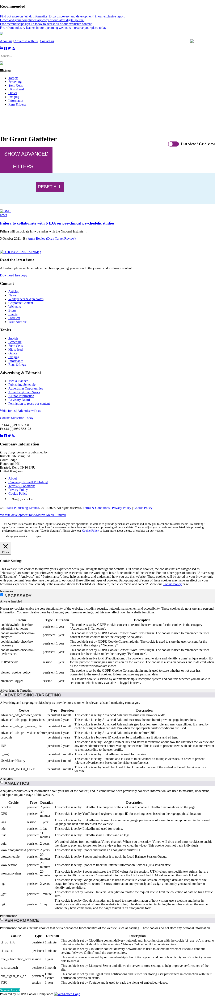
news (3, 215)
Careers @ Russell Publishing (28, 482)
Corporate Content (20, 303)
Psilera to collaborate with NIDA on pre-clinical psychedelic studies (57, 223)
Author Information (21, 396)
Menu (7, 71)
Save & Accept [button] (10, 990)
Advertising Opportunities (25, 388)
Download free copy (13, 275)
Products (14, 318)
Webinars (14, 306)
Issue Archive (17, 322)
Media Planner (18, 381)
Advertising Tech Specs (24, 392)
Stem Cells (15, 85)
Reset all (50, 186)
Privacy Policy (18, 489)
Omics (12, 93)
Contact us (47, 41)
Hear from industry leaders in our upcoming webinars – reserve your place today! (54, 27)
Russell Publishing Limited (21, 508)
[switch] (1, 693)
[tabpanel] (107, 646)
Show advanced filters (26, 160)
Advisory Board (19, 400)
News (12, 295)
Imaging (13, 97)
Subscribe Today (22, 418)
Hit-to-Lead (16, 89)
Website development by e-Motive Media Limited (33, 515)
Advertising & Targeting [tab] (16, 690)
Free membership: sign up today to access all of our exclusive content (46, 24)
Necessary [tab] (7, 591)
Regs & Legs (17, 104)
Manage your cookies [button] (22, 499)
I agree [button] (37, 536)
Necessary (17, 595)
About (12, 478)
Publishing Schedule (21, 384)
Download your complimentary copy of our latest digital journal (42, 20)
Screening (15, 81)
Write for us (8, 410)
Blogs (12, 310)
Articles (13, 291)
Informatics (15, 100)
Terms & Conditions (21, 486)
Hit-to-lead (15, 349)
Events (12, 314)
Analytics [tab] (6, 779)
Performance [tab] (8, 916)
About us (6, 41)
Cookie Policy (17, 493)
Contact (5, 418)
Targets (13, 78)
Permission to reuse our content (29, 403)
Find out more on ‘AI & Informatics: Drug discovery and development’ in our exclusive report (62, 16)
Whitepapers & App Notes (25, 299)
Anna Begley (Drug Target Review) (52, 238)
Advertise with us (26, 41)
